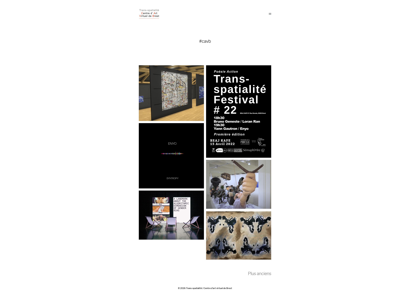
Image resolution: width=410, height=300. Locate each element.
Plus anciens (259, 273)
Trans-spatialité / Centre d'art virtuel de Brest (209, 288)
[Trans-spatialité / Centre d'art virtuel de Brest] (201, 14)
